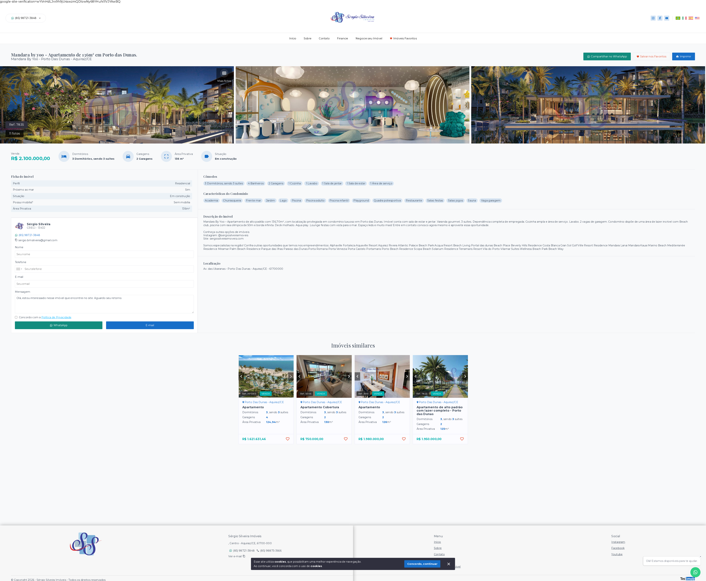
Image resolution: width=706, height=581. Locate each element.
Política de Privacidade (56, 317)
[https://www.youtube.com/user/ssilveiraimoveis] (666, 18)
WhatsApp (60, 325)
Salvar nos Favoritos (653, 56)
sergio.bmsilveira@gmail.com (37, 240)
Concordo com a (44, 317)
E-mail (150, 325)
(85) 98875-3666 (270, 550)
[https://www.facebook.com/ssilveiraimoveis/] (659, 18)
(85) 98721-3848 (26, 18)
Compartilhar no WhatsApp (609, 56)
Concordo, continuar (422, 564)
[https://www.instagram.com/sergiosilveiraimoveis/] (653, 18)
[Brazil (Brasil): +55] (19, 268)
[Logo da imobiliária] (86, 544)
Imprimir (685, 56)
